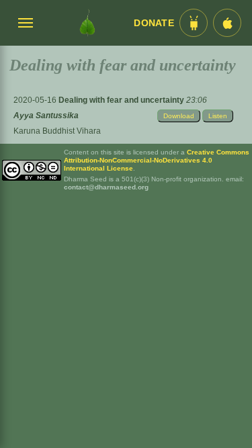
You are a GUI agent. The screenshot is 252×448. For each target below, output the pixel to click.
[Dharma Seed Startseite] (87, 23)
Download (178, 116)
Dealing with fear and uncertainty (122, 100)
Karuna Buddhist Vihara (57, 131)
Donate (154, 23)
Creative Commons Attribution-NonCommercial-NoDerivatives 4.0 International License (156, 160)
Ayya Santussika (46, 115)
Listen (217, 116)
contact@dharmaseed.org (106, 187)
